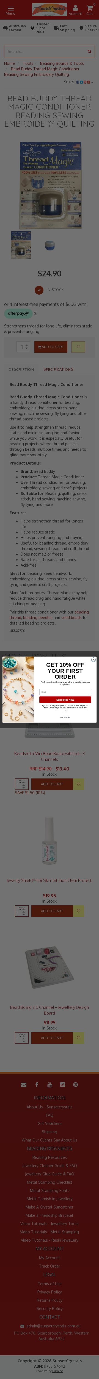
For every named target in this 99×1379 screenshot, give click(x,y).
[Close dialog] (93, 659)
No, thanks (65, 717)
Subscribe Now (65, 699)
